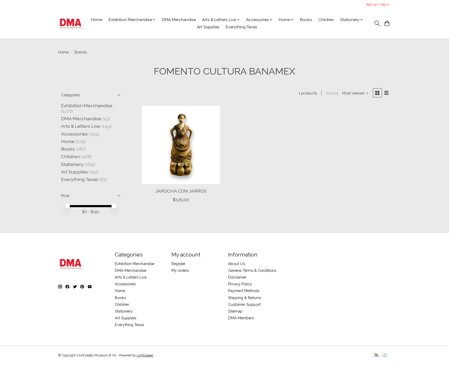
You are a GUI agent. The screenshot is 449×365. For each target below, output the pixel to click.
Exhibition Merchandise (87, 105)
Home (96, 19)
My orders (180, 270)
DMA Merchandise (179, 19)
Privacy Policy (240, 284)
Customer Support (244, 304)
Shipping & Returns (244, 297)
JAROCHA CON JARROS (181, 191)
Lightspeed (145, 355)
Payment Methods (243, 290)
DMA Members (241, 318)
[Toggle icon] (377, 23)
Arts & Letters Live (81, 126)
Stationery (72, 164)
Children (326, 19)
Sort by (332, 93)
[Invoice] (384, 355)
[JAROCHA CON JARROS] (181, 145)
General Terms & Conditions (252, 270)
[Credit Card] (376, 355)
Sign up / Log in (377, 4)
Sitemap (235, 311)
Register (178, 263)
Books (306, 19)
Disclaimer (237, 277)
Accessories (74, 134)
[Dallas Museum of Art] (70, 23)
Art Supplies (208, 27)
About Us (236, 263)
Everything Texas (241, 27)
